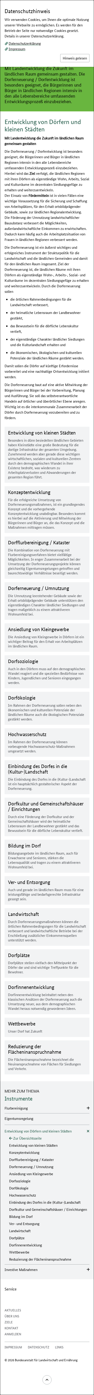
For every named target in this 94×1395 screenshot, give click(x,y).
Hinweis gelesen (75, 58)
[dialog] (47, 697)
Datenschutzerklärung (25, 43)
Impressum (17, 48)
